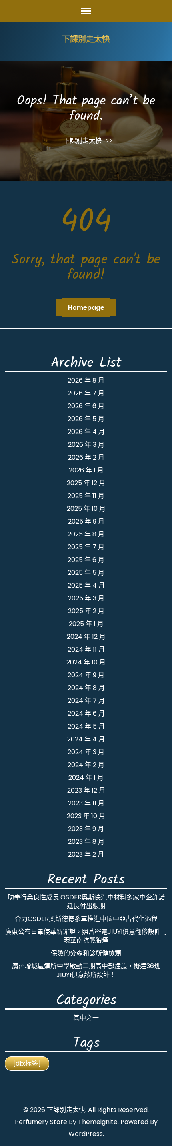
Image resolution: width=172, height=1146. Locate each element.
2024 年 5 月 (86, 726)
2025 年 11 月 (86, 495)
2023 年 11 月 (86, 803)
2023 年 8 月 (86, 841)
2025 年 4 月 (86, 585)
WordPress (85, 1133)
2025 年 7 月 (86, 547)
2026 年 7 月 (86, 393)
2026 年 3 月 (86, 444)
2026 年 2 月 (86, 457)
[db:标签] (27, 1063)
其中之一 (86, 1017)
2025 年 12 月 (86, 483)
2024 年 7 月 (86, 700)
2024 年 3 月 (86, 752)
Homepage (86, 307)
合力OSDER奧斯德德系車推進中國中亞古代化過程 (86, 918)
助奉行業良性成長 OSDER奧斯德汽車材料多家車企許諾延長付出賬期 (86, 902)
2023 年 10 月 (86, 816)
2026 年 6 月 (86, 406)
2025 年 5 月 (86, 572)
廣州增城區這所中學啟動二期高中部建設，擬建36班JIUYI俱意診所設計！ (86, 970)
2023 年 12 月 (86, 790)
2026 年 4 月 (86, 431)
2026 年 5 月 (86, 418)
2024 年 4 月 (86, 739)
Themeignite (98, 1121)
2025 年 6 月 (86, 559)
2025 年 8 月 (86, 534)
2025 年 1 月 (86, 623)
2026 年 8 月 (86, 380)
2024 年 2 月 (86, 764)
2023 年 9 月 (86, 828)
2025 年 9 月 (86, 521)
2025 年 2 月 (86, 611)
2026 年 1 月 (86, 470)
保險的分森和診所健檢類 (86, 953)
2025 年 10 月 (86, 508)
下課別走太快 (86, 40)
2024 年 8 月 (86, 687)
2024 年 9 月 (86, 675)
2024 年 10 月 (86, 662)
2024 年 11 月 (86, 649)
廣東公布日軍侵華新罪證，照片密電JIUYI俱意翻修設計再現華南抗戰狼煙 (86, 936)
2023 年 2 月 (86, 854)
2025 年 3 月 (86, 598)
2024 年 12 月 (86, 636)
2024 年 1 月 (86, 777)
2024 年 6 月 (86, 713)
